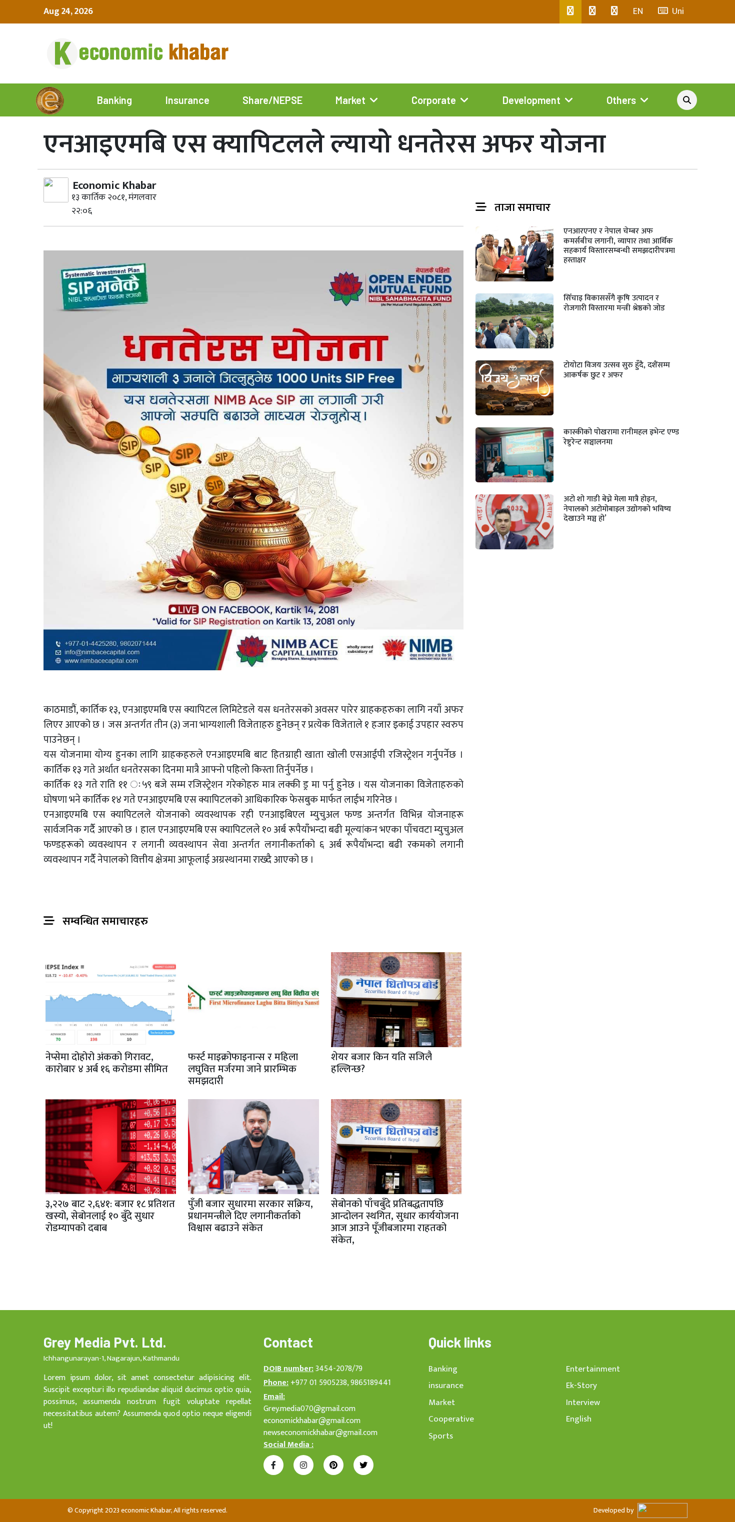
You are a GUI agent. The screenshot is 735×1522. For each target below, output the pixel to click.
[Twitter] (593, 11)
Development (531, 100)
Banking (114, 100)
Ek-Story (581, 1386)
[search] (687, 100)
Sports (440, 1436)
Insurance (188, 100)
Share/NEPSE (272, 100)
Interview (583, 1403)
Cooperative (451, 1419)
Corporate (434, 100)
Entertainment (593, 1369)
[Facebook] (571, 11)
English (579, 1419)
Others (621, 100)
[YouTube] (615, 11)
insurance (446, 1386)
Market (351, 100)
